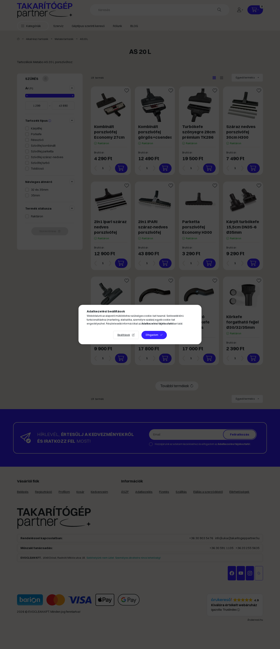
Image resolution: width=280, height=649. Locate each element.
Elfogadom (152, 334)
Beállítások (123, 334)
